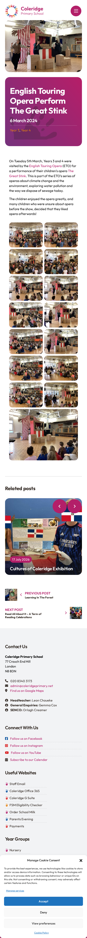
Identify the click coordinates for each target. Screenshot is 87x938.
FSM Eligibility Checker (26, 805)
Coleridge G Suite (22, 798)
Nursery (15, 850)
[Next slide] (74, 506)
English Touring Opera (45, 166)
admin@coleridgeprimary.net (31, 686)
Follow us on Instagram (26, 746)
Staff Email (17, 784)
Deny (43, 912)
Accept (43, 901)
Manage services (15, 890)
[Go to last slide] (60, 506)
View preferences (43, 923)
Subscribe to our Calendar (29, 760)
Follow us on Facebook (26, 739)
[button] (81, 860)
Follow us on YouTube (26, 753)
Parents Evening (21, 819)
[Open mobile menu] (76, 10)
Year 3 (14, 130)
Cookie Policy (41, 932)
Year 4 (26, 130)
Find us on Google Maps (27, 691)
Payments (17, 826)
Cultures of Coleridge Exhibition (41, 534)
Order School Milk (22, 812)
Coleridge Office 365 (25, 791)
